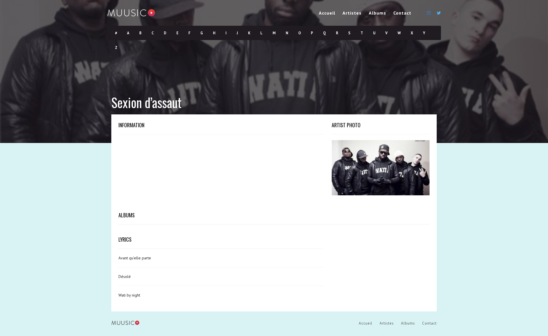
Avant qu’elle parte (134, 258)
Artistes (352, 13)
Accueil (327, 13)
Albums (377, 13)
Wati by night (129, 295)
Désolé (124, 276)
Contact (402, 13)
